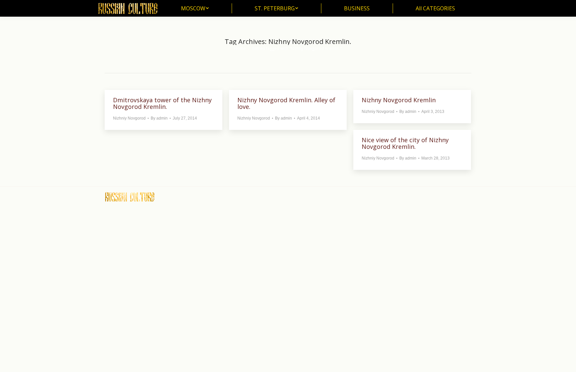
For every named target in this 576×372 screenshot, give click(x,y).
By (159, 118)
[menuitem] (195, 8)
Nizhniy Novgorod (129, 118)
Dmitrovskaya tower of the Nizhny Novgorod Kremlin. (162, 103)
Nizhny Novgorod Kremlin (399, 100)
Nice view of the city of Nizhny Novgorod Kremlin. (405, 143)
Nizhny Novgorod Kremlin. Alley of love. (286, 103)
